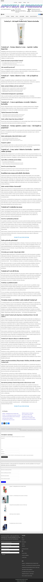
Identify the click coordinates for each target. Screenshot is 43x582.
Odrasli (27, 16)
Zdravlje (12, 16)
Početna (15, 2)
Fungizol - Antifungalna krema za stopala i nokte (10, 413)
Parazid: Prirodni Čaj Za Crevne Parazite (29, 419)
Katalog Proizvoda (33, 16)
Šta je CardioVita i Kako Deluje (27, 414)
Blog (28, 2)
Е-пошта (2, 451)
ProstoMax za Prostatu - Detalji (27, 416)
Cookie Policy (24, 557)
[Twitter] (39, 14)
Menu (3, 0)
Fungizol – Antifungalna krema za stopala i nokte (30, 563)
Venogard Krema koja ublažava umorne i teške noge (11, 416)
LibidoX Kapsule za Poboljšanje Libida (28, 417)
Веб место (3, 453)
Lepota (17, 16)
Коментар (3, 438)
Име (2, 449)
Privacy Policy (24, 553)
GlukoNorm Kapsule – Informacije (27, 573)
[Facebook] (40, 14)
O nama (24, 2)
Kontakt (20, 2)
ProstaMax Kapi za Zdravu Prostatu (8, 419)
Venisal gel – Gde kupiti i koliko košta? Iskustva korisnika (21, 21)
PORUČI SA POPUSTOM (21, 237)
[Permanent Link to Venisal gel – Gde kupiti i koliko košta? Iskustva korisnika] (21, 34)
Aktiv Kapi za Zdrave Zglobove (7, 418)
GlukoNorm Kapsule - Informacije (27, 413)
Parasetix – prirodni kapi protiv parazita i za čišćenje (11, 415)
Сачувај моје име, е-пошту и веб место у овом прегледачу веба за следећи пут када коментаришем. (17, 455)
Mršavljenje (22, 16)
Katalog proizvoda (25, 548)
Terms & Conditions (25, 555)
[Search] (42, 14)
